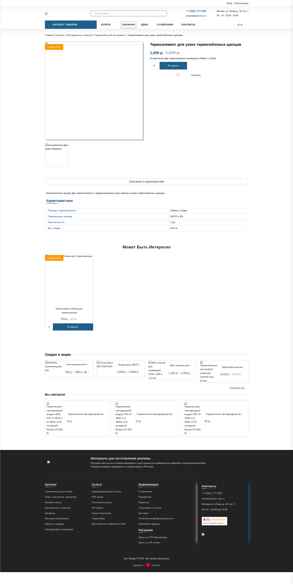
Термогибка (98, 518)
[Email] (168, 74)
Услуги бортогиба (101, 513)
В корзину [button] (72, 326)
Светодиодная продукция (59, 529)
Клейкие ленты (53, 502)
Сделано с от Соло (146, 565)
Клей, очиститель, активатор (60, 497)
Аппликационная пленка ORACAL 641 (87, 364)
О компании (165, 24)
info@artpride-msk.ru (196, 16)
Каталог (60, 35)
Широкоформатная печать (106, 491)
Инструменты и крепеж (79, 35)
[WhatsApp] (162, 74)
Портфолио (145, 497)
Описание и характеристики (146, 181)
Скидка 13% (54, 47)
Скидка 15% (54, 258)
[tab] (147, 181)
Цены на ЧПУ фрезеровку (153, 537)
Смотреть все (237, 388)
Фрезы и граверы (54, 523)
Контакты (188, 24)
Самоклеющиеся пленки (58, 491)
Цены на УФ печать (149, 542)
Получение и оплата (150, 507)
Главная (49, 35)
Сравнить (196, 75)
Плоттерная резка (102, 502)
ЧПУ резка (97, 497)
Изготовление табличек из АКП (109, 523)
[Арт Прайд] (62, 13)
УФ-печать (97, 507)
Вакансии (144, 502)
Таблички (128, 24)
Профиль (50, 513)
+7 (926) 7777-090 (196, 11)
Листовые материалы (57, 518)
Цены (144, 24)
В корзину (173, 65)
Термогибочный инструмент (110, 35)
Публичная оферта (149, 523)
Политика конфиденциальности (156, 518)
